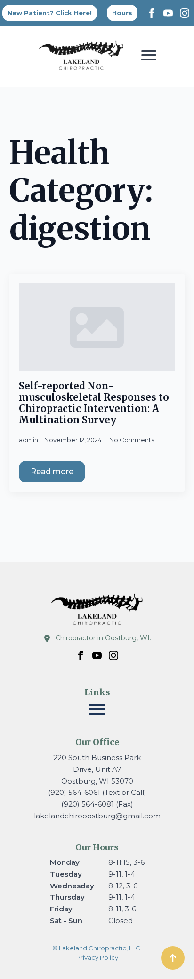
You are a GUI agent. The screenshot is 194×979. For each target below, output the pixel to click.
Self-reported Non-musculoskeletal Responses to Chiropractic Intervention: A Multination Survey (94, 403)
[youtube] (168, 13)
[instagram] (184, 13)
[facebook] (151, 13)
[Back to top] (173, 958)
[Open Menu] (148, 54)
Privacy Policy (97, 957)
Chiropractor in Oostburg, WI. (103, 638)
